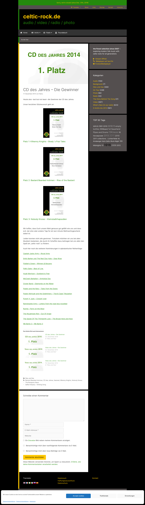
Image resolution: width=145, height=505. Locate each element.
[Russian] (34, 483)
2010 (117, 136)
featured (56, 380)
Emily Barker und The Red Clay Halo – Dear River (42, 259)
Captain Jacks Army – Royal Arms (36, 254)
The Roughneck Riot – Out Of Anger (37, 314)
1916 (107, 145)
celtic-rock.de (41, 16)
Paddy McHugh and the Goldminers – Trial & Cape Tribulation (47, 294)
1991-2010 (103, 126)
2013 (106, 135)
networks (120, 7)
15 (102, 145)
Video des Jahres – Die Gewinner (55, 347)
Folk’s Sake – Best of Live (33, 269)
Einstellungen (130, 496)
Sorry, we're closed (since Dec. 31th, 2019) (72, 3)
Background (98, 84)
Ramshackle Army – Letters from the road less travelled (45, 304)
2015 (95, 126)
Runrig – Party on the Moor (33, 309)
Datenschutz (63, 483)
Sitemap (102, 7)
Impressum (33, 501)
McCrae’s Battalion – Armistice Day (37, 279)
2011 (112, 135)
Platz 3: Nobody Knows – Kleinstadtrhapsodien (45, 219)
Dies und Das (29, 378)
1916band (104, 129)
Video (95, 102)
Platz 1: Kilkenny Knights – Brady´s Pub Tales (44, 141)
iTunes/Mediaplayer (103, 64)
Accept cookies (78, 496)
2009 (113, 145)
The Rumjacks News (32, 382)
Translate (76, 7)
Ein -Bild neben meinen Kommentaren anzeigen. (47, 440)
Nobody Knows (77, 380)
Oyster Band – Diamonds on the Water (38, 284)
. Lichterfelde (112, 139)
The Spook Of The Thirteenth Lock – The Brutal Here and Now (48, 319)
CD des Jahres (48, 380)
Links (94, 7)
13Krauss (113, 132)
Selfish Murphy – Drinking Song (35, 384)
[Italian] (32, 483)
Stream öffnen (101, 59)
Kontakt (110, 7)
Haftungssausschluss (66, 481)
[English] (24, 483)
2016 (110, 126)
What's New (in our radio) (103, 105)
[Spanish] (37, 483)
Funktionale (104, 496)
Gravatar (31, 440)
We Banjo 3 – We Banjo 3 (33, 324)
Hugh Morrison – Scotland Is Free (36, 274)
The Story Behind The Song (104, 99)
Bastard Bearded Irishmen (34, 380)
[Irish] (29, 483)
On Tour (96, 90)
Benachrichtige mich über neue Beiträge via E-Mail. (46, 451)
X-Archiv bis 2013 (100, 108)
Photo (95, 93)
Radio (95, 96)
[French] (27, 483)
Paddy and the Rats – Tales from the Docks (40, 289)
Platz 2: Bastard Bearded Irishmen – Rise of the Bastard (48, 180)
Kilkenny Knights (65, 380)
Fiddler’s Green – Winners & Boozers (37, 264)
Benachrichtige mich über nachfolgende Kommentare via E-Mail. (51, 446)
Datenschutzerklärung (9, 501)
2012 (119, 145)
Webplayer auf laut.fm (104, 61)
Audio (95, 81)
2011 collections (99, 139)
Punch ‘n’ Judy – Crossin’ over (35, 299)
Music (86, 7)
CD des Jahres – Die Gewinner (55, 334)
